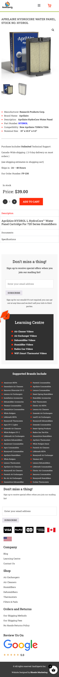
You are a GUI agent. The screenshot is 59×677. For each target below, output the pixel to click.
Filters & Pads (10, 601)
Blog (5, 553)
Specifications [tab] (9, 239)
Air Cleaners (9, 582)
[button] (39, 5)
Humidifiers (9, 587)
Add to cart (31, 201)
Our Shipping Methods (15, 615)
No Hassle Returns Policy (16, 625)
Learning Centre (11, 558)
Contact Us (9, 563)
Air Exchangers (11, 577)
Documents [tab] (7, 232)
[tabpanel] (29, 222)
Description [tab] (7, 213)
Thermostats (10, 596)
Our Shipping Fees (12, 620)
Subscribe (14, 292)
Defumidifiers (10, 592)
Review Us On (13, 635)
